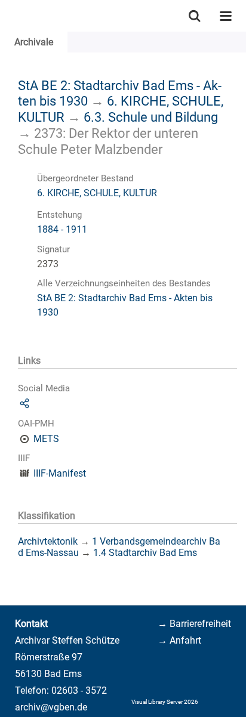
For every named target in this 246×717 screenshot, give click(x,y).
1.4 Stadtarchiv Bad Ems (145, 552)
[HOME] (6, 15)
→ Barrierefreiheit (194, 623)
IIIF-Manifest (59, 473)
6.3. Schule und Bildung (151, 117)
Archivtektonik (48, 541)
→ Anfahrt (179, 640)
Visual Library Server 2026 (164, 702)
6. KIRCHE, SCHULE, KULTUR (97, 193)
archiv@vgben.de (51, 707)
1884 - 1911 (62, 229)
